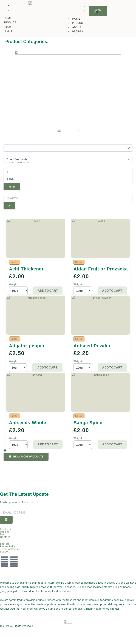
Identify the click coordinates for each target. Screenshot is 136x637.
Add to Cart (48, 290)
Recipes (4, 532)
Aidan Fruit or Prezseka (100, 268)
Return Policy (8, 546)
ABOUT (8, 26)
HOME (8, 18)
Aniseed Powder (92, 345)
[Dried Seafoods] (66, 159)
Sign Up (5, 544)
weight (13, 284)
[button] (26, 457)
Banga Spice (87, 422)
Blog (2, 534)
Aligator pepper (27, 345)
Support (5, 551)
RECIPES (9, 31)
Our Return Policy (10, 569)
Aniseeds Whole (27, 422)
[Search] (9, 205)
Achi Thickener (26, 268)
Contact (5, 537)
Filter (11, 186)
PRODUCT (10, 22)
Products (5, 529)
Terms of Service (10, 549)
